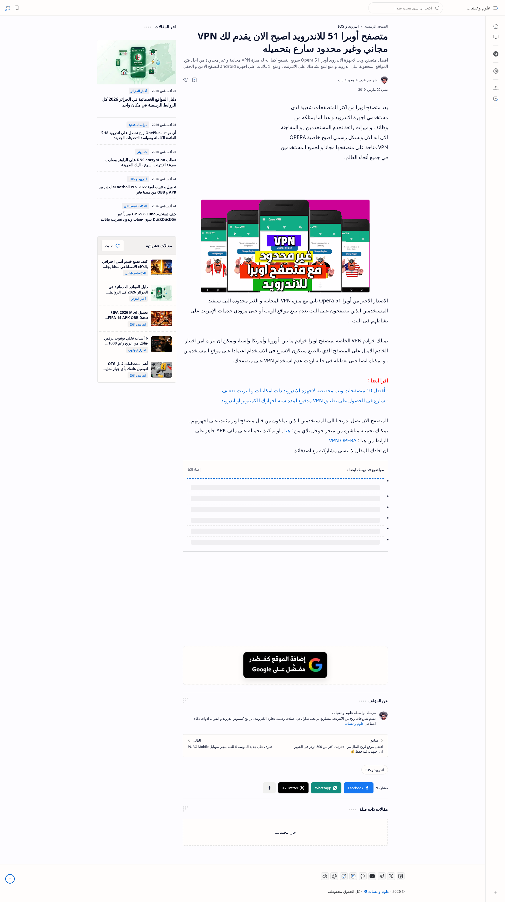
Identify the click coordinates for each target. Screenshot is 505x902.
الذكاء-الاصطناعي (135, 206)
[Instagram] (353, 876)
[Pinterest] (334, 876)
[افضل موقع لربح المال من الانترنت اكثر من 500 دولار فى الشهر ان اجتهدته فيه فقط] (336, 745)
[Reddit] (325, 876)
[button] (496, 8)
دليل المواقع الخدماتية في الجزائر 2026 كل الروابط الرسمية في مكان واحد (139, 102)
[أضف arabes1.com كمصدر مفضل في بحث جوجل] (285, 665)
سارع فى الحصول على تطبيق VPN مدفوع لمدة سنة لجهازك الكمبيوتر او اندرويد (303, 400)
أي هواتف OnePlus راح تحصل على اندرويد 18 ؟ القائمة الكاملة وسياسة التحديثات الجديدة (138, 135)
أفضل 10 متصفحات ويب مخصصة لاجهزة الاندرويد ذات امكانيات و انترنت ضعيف (304, 390)
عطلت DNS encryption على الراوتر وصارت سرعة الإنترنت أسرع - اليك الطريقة (140, 162)
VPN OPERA (342, 440)
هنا (287, 430)
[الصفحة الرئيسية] (496, 26)
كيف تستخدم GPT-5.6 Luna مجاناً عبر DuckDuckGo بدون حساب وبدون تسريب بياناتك (138, 216)
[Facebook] (401, 876)
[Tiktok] (344, 876)
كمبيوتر (142, 152)
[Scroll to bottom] (10, 879)
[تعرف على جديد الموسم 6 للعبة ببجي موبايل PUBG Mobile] (234, 745)
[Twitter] (391, 876)
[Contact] (496, 98)
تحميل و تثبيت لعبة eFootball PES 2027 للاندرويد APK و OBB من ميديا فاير (137, 189)
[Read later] (194, 80)
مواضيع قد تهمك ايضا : (365, 469)
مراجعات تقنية (138, 125)
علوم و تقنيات (479, 8)
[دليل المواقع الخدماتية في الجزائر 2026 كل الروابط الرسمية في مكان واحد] (136, 62)
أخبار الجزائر (139, 91)
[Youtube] (372, 876)
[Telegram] (382, 876)
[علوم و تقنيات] (358, 80)
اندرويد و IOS (138, 179)
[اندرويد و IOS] (374, 769)
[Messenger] (363, 876)
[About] (496, 88)
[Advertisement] (231, 149)
